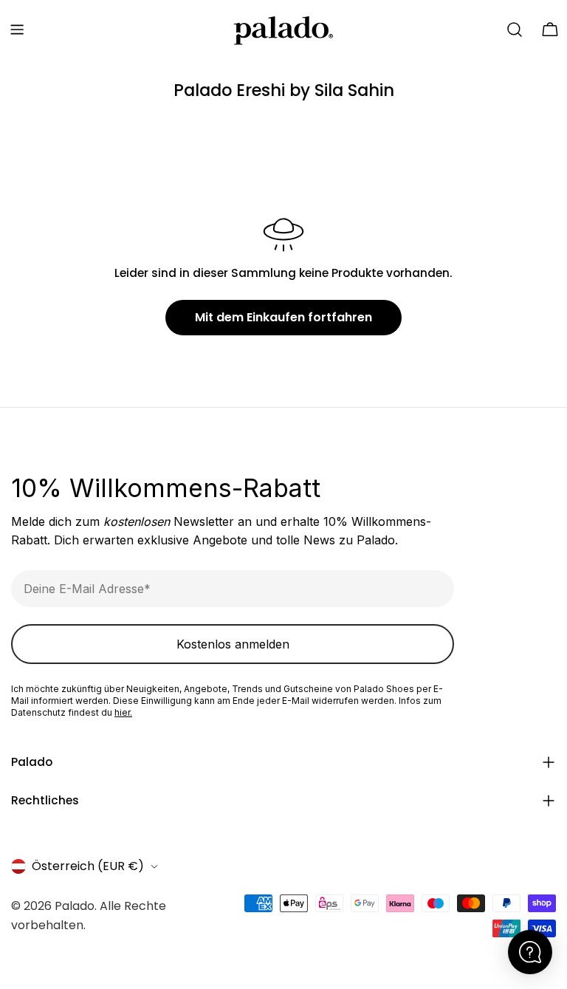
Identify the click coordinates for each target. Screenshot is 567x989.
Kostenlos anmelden (232, 644)
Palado (74, 905)
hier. (123, 712)
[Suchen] (514, 29)
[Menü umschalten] (17, 29)
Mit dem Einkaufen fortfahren (283, 317)
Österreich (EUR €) (88, 866)
